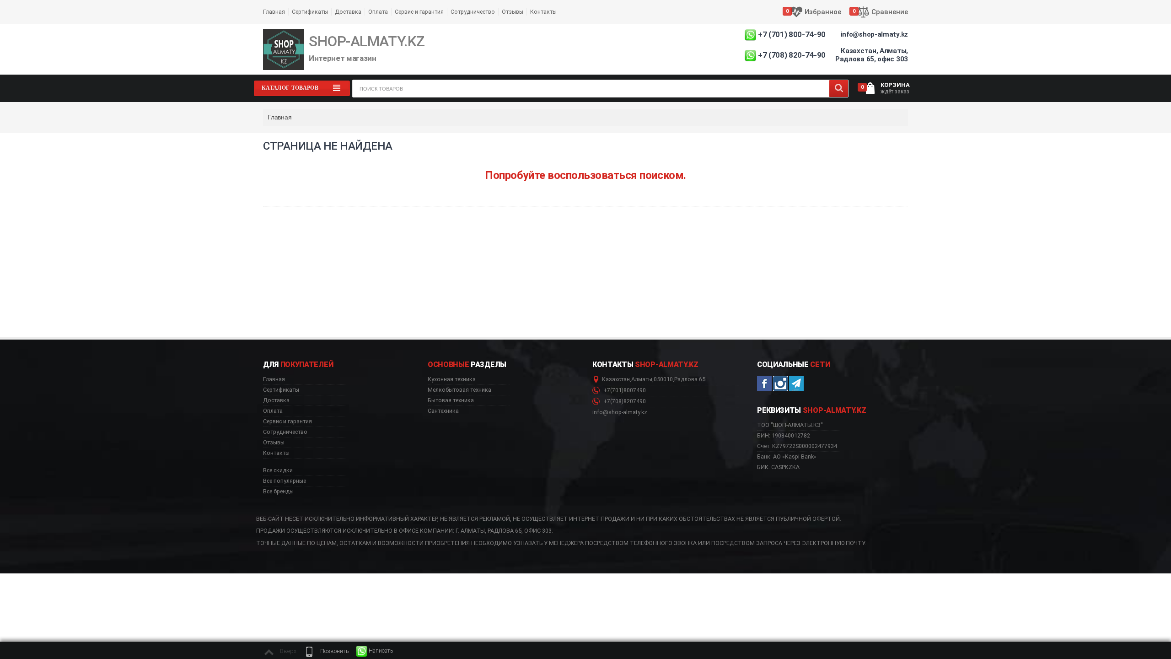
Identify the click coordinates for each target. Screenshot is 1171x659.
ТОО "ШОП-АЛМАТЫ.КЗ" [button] (790, 425)
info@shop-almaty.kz (874, 34)
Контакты (543, 11)
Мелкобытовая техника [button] (459, 390)
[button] (326, 651)
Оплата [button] (273, 411)
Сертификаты (310, 11)
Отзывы (512, 11)
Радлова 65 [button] (689, 379)
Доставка (348, 11)
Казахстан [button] (616, 379)
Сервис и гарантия (419, 11)
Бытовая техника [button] (451, 400)
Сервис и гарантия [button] (287, 421)
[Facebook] (764, 383)
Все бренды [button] (278, 491)
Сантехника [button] (443, 411)
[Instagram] (780, 383)
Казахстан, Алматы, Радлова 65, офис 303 (871, 55)
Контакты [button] (276, 453)
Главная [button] (274, 379)
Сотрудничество (473, 11)
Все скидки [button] (278, 470)
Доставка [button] (276, 400)
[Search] (839, 88)
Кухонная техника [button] (452, 379)
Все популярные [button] (284, 481)
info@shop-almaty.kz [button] (619, 412)
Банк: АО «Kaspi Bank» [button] (786, 456)
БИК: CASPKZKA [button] (778, 467)
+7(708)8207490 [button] (624, 401)
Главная (274, 11)
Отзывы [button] (274, 442)
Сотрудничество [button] (285, 432)
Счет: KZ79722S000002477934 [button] (797, 446)
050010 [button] (663, 379)
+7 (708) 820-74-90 (792, 54)
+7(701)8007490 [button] (624, 390)
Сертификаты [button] (281, 390)
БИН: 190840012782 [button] (783, 435)
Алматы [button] (641, 379)
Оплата (378, 11)
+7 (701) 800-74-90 (792, 34)
